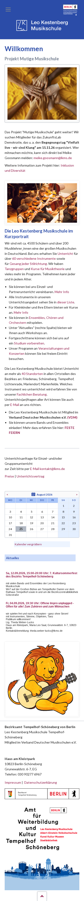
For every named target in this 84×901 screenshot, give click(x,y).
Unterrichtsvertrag (30, 476)
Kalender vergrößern (28, 544)
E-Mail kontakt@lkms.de (47, 469)
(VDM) (72, 417)
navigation (8, 9)
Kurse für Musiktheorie (48, 269)
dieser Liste (65, 302)
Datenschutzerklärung (40, 782)
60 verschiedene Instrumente (34, 258)
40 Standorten (32, 374)
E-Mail (14, 405)
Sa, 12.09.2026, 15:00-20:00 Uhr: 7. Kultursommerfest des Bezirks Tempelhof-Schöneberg (41, 575)
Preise (9, 476)
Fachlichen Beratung (31, 394)
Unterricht (65, 254)
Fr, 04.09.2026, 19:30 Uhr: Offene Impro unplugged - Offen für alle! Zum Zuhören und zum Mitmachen (40, 605)
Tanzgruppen (14, 269)
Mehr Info (62, 292)
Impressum (13, 782)
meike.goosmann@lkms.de (53, 158)
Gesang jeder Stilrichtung (28, 264)
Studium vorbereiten (29, 343)
